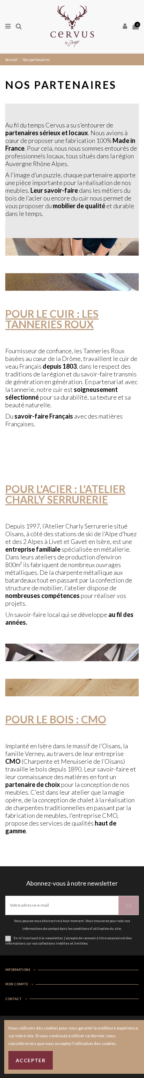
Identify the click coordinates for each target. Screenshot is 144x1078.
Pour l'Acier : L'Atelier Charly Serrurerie (65, 494)
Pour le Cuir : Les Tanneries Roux (52, 318)
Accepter (30, 1060)
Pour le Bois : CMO (55, 719)
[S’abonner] (128, 905)
